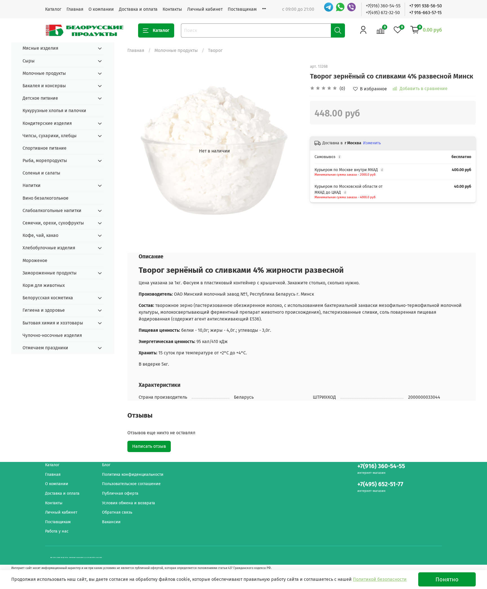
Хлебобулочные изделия (49, 247)
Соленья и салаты (41, 173)
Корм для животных (44, 285)
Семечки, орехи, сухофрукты (53, 223)
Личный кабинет (205, 9)
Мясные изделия (40, 48)
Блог (106, 465)
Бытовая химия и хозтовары (53, 323)
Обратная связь (117, 512)
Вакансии (111, 522)
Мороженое (35, 260)
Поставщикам (242, 9)
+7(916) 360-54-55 (383, 5)
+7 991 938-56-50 (425, 5)
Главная (75, 9)
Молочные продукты (176, 50)
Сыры (29, 61)
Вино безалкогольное (45, 198)
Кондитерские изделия (47, 123)
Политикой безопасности (380, 579)
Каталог (53, 9)
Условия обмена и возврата (128, 503)
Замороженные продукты (50, 273)
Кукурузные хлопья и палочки (54, 110)
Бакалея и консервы (44, 85)
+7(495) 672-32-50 (383, 12)
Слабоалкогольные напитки (52, 210)
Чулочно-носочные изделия (52, 335)
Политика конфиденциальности (132, 474)
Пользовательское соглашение (131, 483)
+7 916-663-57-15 (425, 12)
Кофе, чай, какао (40, 235)
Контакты (172, 9)
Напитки (32, 185)
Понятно (447, 579)
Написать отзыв (149, 446)
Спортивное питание (45, 148)
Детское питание (40, 98)
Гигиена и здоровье (44, 310)
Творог (215, 50)
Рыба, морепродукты (45, 160)
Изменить (372, 143)
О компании (101, 9)
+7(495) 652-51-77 (380, 484)
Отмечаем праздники (45, 347)
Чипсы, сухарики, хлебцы (50, 135)
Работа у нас (56, 531)
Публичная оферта (120, 493)
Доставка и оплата (138, 9)
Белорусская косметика (48, 297)
